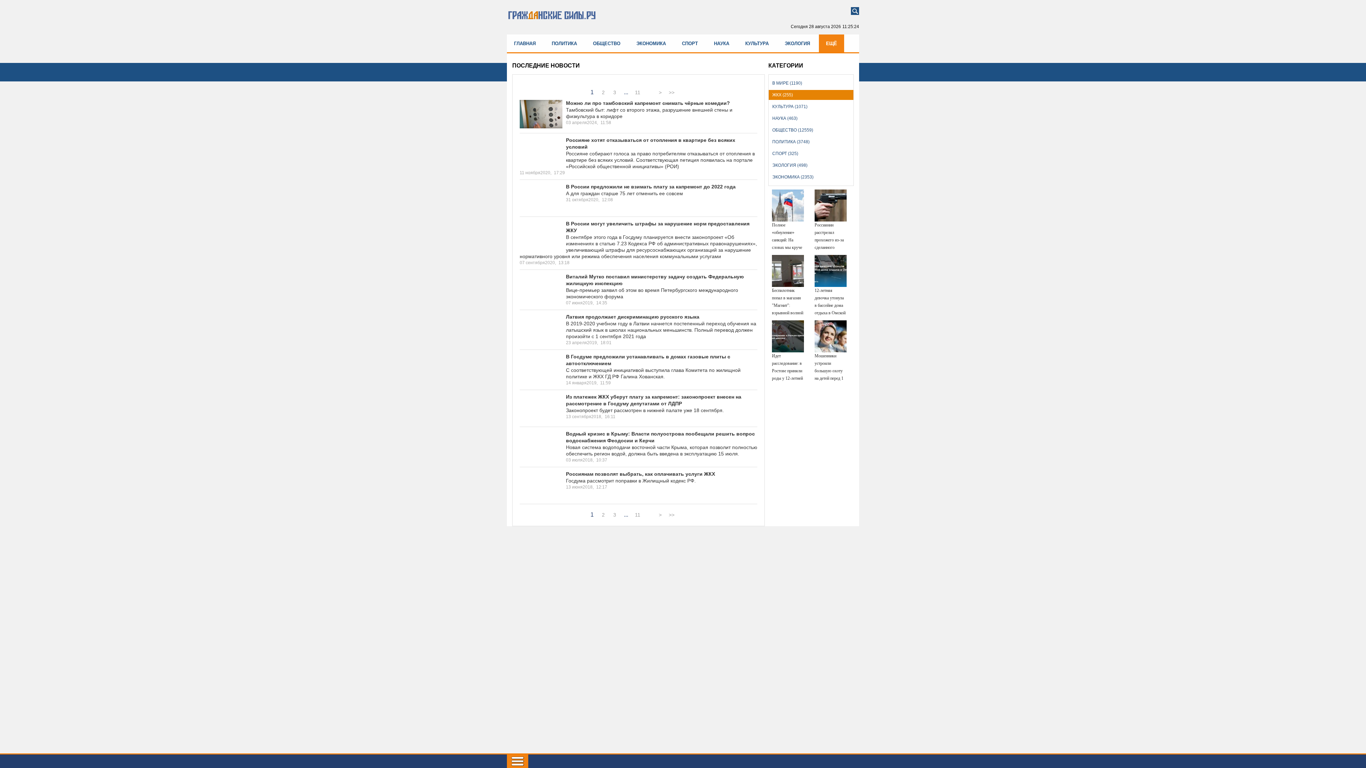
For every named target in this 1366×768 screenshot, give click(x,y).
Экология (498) (790, 165)
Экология (797, 43)
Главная (525, 43)
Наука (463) (785, 118)
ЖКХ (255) (782, 94)
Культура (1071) (790, 106)
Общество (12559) (792, 130)
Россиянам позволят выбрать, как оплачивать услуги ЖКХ (640, 474)
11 (637, 92)
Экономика (651, 43)
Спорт (690, 43)
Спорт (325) (785, 153)
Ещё (831, 43)
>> (671, 92)
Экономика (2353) (793, 177)
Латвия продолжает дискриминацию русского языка (632, 317)
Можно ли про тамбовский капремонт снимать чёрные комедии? (648, 103)
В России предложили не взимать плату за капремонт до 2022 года (651, 187)
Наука (721, 43)
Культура (757, 43)
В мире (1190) (787, 83)
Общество (606, 43)
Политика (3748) (791, 141)
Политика (564, 43)
